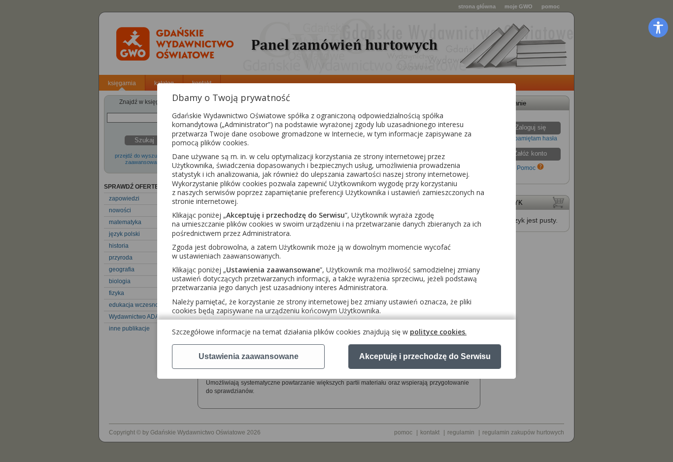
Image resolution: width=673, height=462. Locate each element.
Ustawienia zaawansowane (249, 356)
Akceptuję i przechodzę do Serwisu (425, 356)
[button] (658, 27)
